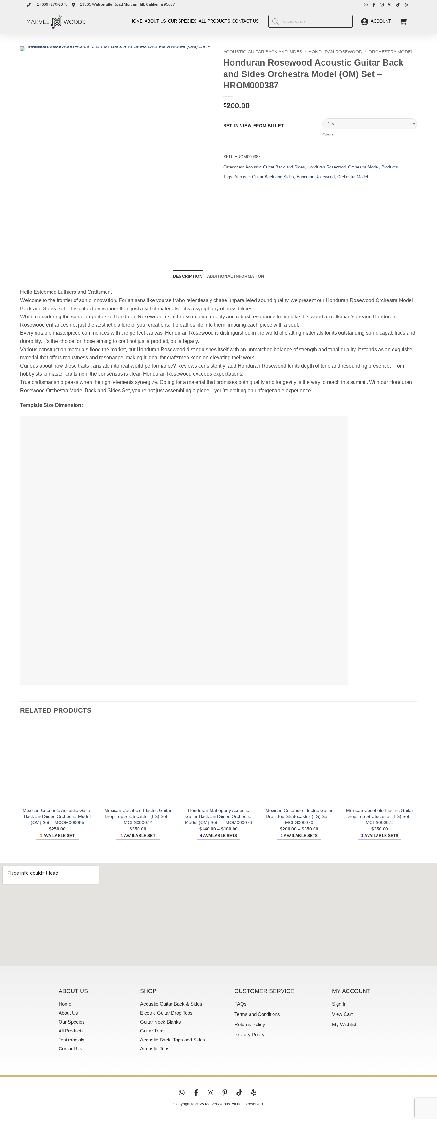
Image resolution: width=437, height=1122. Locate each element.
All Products (214, 21)
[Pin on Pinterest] (263, 191)
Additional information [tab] (235, 276)
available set (57, 836)
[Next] (44, 246)
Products (389, 167)
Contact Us (245, 21)
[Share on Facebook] (229, 191)
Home (136, 21)
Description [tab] (188, 276)
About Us (155, 21)
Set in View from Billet (253, 126)
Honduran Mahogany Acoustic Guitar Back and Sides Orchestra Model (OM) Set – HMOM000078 (218, 816)
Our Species (182, 21)
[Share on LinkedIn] (275, 191)
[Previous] (26, 246)
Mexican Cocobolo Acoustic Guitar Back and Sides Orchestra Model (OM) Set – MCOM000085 (57, 816)
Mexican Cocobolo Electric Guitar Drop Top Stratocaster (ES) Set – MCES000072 (137, 816)
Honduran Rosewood (335, 52)
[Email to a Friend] (252, 191)
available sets (218, 836)
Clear (327, 134)
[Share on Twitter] (240, 191)
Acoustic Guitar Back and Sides (262, 52)
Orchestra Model (391, 52)
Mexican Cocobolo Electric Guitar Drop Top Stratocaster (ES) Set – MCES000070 (299, 816)
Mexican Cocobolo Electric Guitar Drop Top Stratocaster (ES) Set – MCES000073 (379, 816)
